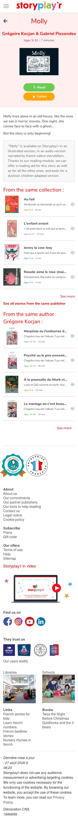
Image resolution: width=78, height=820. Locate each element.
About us (10, 493)
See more (67, 296)
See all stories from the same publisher (34, 303)
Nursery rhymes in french (17, 742)
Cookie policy (13, 519)
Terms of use (13, 549)
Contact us (11, 510)
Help (7, 553)
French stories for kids (16, 716)
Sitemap (9, 558)
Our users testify (15, 661)
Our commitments (16, 497)
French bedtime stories (15, 733)
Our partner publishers (20, 502)
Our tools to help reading (22, 506)
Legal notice (12, 515)
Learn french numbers (13, 724)
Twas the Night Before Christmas (55, 716)
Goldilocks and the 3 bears (58, 724)
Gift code (10, 536)
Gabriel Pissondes (57, 34)
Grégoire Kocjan (19, 34)
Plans (7, 532)
